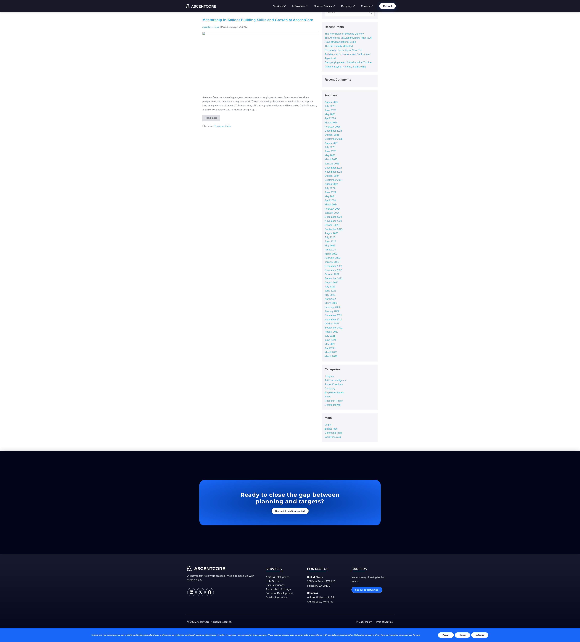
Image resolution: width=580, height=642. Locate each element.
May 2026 (330, 114)
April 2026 (330, 118)
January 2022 (332, 311)
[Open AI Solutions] (307, 6)
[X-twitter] (200, 592)
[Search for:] (350, 12)
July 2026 (330, 106)
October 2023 (332, 225)
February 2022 (332, 307)
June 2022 (330, 290)
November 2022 (333, 270)
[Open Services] (284, 6)
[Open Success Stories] (334, 6)
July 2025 (330, 147)
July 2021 (330, 336)
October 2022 (332, 274)
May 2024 (330, 196)
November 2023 (333, 221)
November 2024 (333, 171)
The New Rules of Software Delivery (344, 33)
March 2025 (331, 159)
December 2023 (333, 217)
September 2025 (334, 139)
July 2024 (330, 188)
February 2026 (332, 126)
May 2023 (330, 245)
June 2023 (330, 241)
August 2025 (331, 143)
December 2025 (333, 130)
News (328, 396)
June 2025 (330, 151)
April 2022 (330, 299)
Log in (328, 424)
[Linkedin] (191, 592)
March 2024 (331, 204)
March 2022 (331, 303)
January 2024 (332, 213)
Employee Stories (222, 126)
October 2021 (332, 323)
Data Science (273, 581)
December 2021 (333, 315)
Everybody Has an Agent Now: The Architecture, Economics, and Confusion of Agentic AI (347, 54)
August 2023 (331, 233)
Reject (462, 635)
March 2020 (331, 356)
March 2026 (331, 122)
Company (330, 388)
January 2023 (332, 262)
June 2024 (330, 192)
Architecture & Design (278, 589)
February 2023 (332, 258)
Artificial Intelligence (335, 380)
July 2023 (330, 237)
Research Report (334, 401)
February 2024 (332, 208)
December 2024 (333, 167)
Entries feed (331, 428)
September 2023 (334, 229)
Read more (212, 117)
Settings (480, 635)
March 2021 (331, 352)
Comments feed (333, 433)
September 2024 (334, 180)
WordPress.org (333, 437)
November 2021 (333, 319)
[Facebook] (209, 592)
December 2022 (333, 266)
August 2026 (331, 102)
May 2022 (330, 295)
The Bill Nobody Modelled (339, 46)
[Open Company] (354, 6)
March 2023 (331, 254)
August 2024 (331, 184)
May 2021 (330, 344)
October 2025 (332, 135)
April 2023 (330, 249)
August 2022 (331, 282)
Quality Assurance (276, 597)
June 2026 (330, 110)
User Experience (275, 584)
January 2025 (332, 163)
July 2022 (330, 286)
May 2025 (330, 155)
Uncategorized (332, 405)
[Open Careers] (372, 6)
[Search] (370, 12)
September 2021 (334, 327)
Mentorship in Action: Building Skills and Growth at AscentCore (257, 20)
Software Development (279, 593)
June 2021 (330, 340)
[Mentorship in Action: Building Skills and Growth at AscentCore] (260, 62)
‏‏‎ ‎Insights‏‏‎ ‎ (329, 376)
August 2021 (331, 331)
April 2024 (330, 200)
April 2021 (330, 348)
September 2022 (334, 278)
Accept (446, 635)
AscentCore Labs (334, 384)
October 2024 (332, 176)
